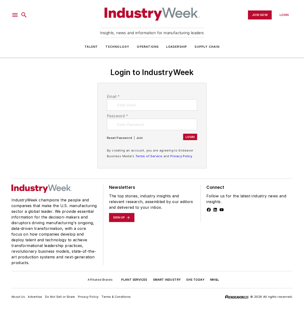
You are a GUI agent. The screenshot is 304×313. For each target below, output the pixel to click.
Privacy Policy (181, 156)
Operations (148, 46)
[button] (15, 15)
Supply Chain (207, 46)
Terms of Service (148, 156)
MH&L (214, 279)
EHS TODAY (195, 279)
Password (117, 116)
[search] (24, 15)
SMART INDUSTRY (167, 279)
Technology (117, 46)
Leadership (176, 46)
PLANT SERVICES (134, 279)
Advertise (35, 297)
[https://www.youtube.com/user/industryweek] (221, 209)
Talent (91, 46)
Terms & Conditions (116, 297)
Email (113, 96)
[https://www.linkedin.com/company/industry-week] (215, 209)
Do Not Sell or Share (60, 297)
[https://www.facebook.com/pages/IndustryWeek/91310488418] (208, 209)
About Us (18, 297)
